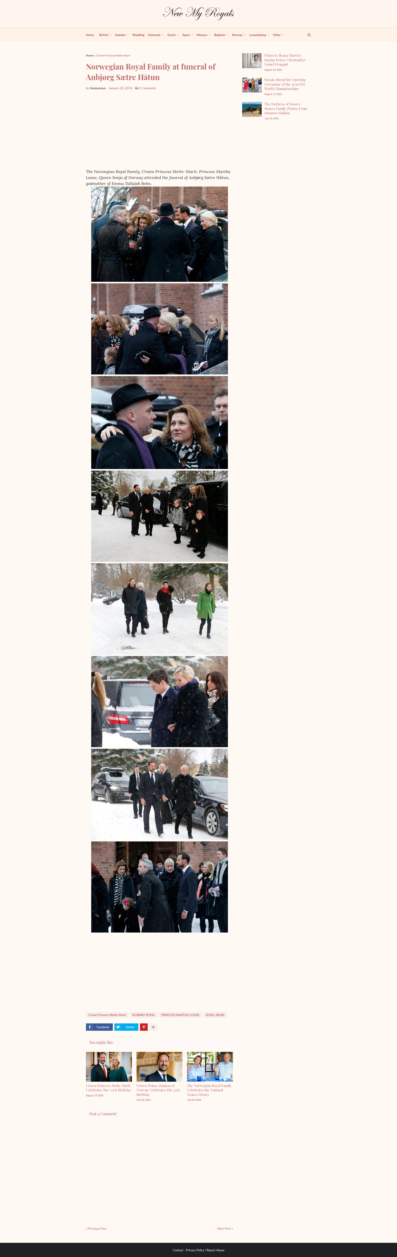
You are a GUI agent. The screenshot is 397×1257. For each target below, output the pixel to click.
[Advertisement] (159, 130)
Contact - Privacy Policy (188, 1250)
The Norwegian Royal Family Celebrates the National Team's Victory (209, 1090)
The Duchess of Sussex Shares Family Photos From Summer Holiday (285, 108)
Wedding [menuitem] (138, 35)
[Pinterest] (144, 1027)
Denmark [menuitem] (154, 35)
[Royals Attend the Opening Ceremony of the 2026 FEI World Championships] (252, 85)
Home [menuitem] (90, 35)
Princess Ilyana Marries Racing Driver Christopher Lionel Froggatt (285, 60)
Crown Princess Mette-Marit (113, 55)
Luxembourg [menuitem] (258, 35)
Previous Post (97, 1228)
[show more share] (153, 1027)
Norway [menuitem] (237, 35)
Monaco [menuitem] (202, 35)
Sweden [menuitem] (120, 35)
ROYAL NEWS (215, 1015)
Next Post (224, 1228)
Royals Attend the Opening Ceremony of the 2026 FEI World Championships (285, 84)
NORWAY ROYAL (143, 1015)
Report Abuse (215, 1250)
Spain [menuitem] (186, 35)
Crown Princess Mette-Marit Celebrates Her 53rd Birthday (108, 1087)
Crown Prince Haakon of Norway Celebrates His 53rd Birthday (158, 1090)
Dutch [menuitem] (171, 35)
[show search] (306, 34)
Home (89, 55)
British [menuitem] (103, 35)
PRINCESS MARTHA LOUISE (180, 1015)
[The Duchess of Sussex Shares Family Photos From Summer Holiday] (252, 109)
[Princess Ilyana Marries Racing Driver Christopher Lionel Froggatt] (252, 60)
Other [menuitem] (277, 35)
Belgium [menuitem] (219, 35)
